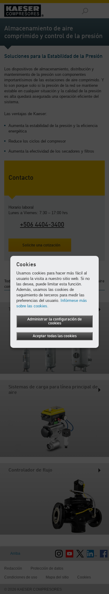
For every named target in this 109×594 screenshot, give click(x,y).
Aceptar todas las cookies (55, 336)
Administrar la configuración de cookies (54, 321)
